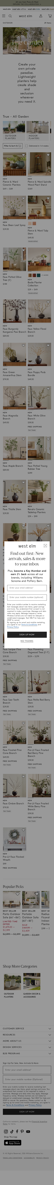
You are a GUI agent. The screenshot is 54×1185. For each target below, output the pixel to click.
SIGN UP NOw (26, 634)
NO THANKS (27, 641)
